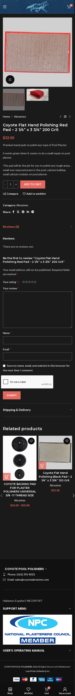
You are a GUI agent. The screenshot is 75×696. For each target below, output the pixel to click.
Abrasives (20, 116)
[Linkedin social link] (28, 211)
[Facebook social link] (13, 211)
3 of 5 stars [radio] (29, 281)
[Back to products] (65, 116)
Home (6, 116)
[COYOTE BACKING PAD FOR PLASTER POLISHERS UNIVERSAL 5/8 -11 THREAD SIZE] (20, 458)
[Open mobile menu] (5, 7)
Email (7, 349)
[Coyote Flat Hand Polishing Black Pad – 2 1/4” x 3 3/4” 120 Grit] (55, 452)
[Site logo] (37, 6)
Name (7, 333)
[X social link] (18, 211)
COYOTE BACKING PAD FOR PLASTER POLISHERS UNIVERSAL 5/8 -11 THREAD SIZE (19, 489)
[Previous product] (60, 116)
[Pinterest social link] (23, 211)
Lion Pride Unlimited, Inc (38, 671)
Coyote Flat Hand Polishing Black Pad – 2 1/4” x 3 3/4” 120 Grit (55, 476)
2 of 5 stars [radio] (26, 281)
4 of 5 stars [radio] (32, 281)
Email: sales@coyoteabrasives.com (28, 579)
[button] (7, 52)
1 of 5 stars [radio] (23, 281)
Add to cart (32, 184)
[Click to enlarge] (10, 79)
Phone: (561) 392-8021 (21, 574)
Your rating (10, 281)
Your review (11, 288)
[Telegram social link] (32, 211)
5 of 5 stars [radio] (35, 281)
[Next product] (70, 116)
